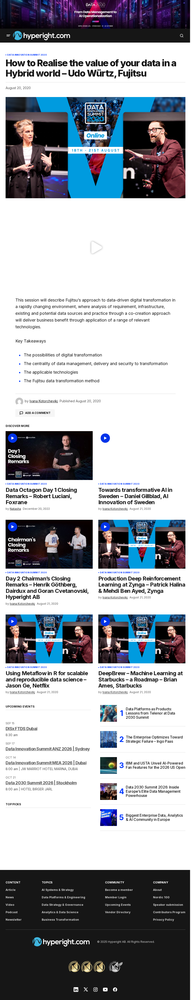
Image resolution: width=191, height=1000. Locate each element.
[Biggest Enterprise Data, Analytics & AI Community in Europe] (108, 817)
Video (10, 904)
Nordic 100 (161, 897)
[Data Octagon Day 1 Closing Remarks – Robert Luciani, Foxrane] (49, 455)
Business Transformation (60, 919)
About (157, 890)
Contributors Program (169, 912)
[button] (8, 35)
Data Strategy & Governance (62, 904)
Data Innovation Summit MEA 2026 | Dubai (46, 762)
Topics (47, 882)
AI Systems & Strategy (58, 890)
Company (160, 882)
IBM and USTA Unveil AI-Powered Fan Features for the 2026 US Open (155, 765)
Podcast (11, 912)
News (10, 897)
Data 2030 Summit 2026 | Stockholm (41, 782)
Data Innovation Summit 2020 (27, 55)
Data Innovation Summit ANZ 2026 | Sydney (48, 748)
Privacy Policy (163, 919)
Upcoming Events (118, 904)
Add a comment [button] (38, 413)
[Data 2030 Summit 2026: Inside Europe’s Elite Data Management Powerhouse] (108, 791)
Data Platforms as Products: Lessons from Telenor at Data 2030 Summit (150, 713)
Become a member (119, 890)
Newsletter (14, 919)
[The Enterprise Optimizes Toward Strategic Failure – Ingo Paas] (108, 739)
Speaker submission (168, 904)
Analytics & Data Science (60, 912)
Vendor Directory (117, 912)
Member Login (115, 897)
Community (114, 882)
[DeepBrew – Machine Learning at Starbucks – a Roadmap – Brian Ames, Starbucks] (141, 638)
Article (11, 890)
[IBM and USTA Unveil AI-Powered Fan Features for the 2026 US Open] (108, 765)
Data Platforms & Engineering (63, 897)
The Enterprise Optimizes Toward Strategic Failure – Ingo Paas (154, 739)
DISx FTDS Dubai (21, 728)
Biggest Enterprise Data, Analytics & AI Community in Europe (154, 817)
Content (13, 882)
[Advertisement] (95, 14)
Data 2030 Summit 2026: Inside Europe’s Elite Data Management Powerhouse (153, 791)
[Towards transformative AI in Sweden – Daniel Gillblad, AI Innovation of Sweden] (141, 455)
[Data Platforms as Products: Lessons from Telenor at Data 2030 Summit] (108, 713)
